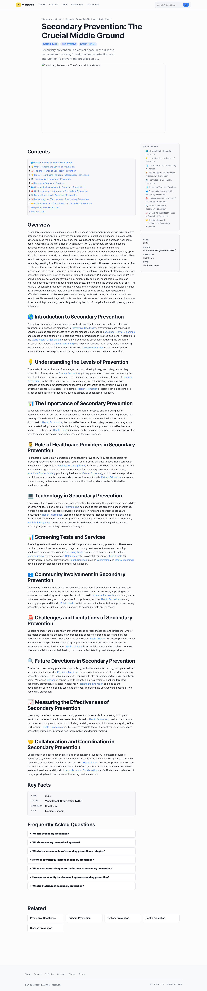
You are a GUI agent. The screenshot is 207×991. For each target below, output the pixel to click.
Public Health (67, 603)
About (27, 974)
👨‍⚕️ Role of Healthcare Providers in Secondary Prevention (60, 175)
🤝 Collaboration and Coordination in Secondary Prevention (61, 203)
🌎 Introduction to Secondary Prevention (51, 162)
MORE (64, 5)
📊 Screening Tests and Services (47, 183)
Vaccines (109, 331)
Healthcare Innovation (91, 683)
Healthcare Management (71, 465)
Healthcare (58, 19)
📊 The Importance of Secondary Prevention (53, 170)
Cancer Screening (64, 343)
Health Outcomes (99, 719)
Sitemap (61, 974)
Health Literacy (74, 646)
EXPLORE (53, 5)
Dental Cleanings (125, 331)
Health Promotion (87, 388)
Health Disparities (111, 599)
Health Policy (60, 430)
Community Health (103, 595)
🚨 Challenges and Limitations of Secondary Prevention (59, 191)
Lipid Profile (115, 556)
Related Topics (38, 211)
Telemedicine (71, 506)
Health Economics (52, 422)
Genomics (52, 680)
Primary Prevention (69, 373)
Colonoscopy (72, 556)
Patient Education (111, 477)
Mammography (35, 556)
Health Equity (97, 638)
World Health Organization (46, 339)
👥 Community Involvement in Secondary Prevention (57, 187)
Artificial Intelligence (38, 522)
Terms (82, 974)
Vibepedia (46, 19)
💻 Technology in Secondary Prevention (51, 179)
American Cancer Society (41, 473)
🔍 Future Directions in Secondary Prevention (54, 195)
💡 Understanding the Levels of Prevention (53, 166)
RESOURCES (77, 5)
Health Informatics (52, 514)
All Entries (49, 974)
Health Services (78, 560)
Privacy (71, 974)
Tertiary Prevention (118, 918)
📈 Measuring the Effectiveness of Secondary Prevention (60, 199)
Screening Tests (74, 552)
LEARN (42, 5)
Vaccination (103, 560)
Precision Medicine (67, 672)
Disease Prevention (93, 347)
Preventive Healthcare (84, 328)
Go (186, 5)
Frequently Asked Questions (45, 207)
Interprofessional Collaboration (80, 770)
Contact (37, 974)
